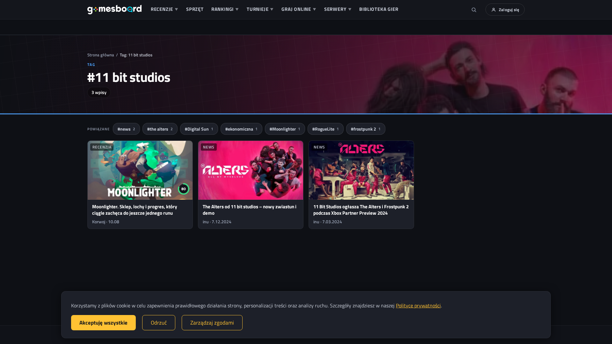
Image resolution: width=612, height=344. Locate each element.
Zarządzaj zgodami (212, 323)
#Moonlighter (285, 128)
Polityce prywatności (418, 305)
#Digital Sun (199, 128)
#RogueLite (325, 128)
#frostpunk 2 (366, 128)
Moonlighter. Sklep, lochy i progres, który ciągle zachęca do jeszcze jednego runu (134, 210)
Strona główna (100, 55)
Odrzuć (159, 323)
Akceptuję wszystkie (103, 323)
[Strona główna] (114, 9)
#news (126, 128)
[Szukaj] (474, 9)
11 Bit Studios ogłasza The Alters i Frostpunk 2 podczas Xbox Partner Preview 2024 (361, 210)
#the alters (160, 128)
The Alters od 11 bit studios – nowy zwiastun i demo (249, 210)
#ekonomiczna (241, 128)
